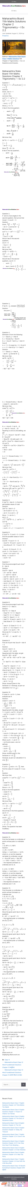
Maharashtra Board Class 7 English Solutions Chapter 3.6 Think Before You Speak (13, 1105)
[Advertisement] (14, 193)
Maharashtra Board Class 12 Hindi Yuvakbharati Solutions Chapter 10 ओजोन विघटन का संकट (12, 1072)
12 (9, 1185)
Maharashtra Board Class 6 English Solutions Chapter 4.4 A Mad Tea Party (13, 1154)
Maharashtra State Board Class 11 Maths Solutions (13, 58)
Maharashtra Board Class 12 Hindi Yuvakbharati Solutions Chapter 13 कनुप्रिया (12, 1064)
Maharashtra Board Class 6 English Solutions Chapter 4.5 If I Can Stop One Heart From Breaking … (13, 1143)
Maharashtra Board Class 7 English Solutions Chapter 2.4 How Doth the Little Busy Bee (13, 1161)
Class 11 (7, 1060)
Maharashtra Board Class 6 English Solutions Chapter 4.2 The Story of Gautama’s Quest (13, 1118)
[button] (14, 1184)
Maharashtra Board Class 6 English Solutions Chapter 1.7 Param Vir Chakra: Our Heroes (13, 1111)
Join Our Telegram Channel (19, 1185)
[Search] (23, 1085)
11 (5, 1185)
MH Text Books (12, 1185)
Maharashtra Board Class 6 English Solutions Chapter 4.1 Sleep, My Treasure (13, 1130)
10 (24, 1183)
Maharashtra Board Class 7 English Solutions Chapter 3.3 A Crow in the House (13, 1136)
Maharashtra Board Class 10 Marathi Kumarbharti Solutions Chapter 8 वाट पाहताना (13, 1168)
